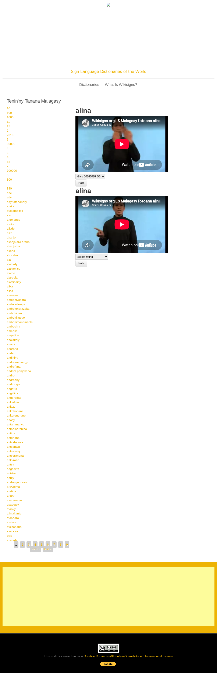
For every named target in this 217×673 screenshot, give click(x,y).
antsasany (14, 451)
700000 (12, 170)
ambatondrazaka (18, 308)
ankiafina (13, 402)
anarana (12, 348)
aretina (11, 491)
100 (9, 112)
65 (8, 161)
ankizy (11, 406)
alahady (12, 264)
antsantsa (13, 446)
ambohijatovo (16, 317)
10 (8, 108)
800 (9, 179)
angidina (12, 393)
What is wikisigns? (121, 84)
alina (10, 291)
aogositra (13, 469)
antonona (13, 437)
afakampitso (15, 210)
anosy (11, 420)
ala (9, 259)
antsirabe (13, 460)
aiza (9, 233)
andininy (12, 357)
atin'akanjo (14, 513)
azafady (12, 540)
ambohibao (14, 313)
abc (9, 193)
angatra (12, 388)
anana (11, 344)
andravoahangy (17, 362)
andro (11, 375)
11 (8, 121)
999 (9, 188)
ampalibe (13, 335)
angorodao (14, 397)
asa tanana (14, 500)
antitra (11, 433)
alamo (11, 273)
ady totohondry (17, 201)
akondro (12, 255)
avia (9, 535)
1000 (10, 117)
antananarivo (15, 424)
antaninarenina (17, 429)
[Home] (108, 5)
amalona (12, 295)
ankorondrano (16, 415)
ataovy (11, 509)
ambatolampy (16, 304)
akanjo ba (13, 246)
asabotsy (13, 504)
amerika (12, 331)
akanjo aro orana (18, 242)
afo (9, 215)
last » (47, 549)
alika (10, 286)
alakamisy (13, 268)
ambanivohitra (16, 299)
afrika (10, 224)
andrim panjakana (19, 371)
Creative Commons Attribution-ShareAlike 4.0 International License (128, 656)
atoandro (13, 518)
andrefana (14, 366)
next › (35, 549)
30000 (11, 144)
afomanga (13, 219)
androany (13, 380)
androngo (13, 384)
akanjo (11, 237)
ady (9, 197)
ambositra (13, 326)
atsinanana (14, 526)
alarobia (12, 277)
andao (11, 353)
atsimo (11, 522)
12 (8, 126)
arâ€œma (13, 486)
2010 (10, 135)
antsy (10, 464)
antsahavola (15, 442)
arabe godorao (17, 482)
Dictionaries (89, 84)
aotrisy (11, 473)
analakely (13, 339)
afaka (10, 206)
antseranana (15, 455)
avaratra (12, 531)
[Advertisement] (108, 38)
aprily (10, 477)
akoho (11, 250)
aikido (11, 228)
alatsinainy (14, 282)
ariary (10, 495)
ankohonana (15, 411)
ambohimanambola (20, 322)
